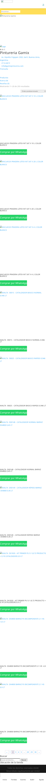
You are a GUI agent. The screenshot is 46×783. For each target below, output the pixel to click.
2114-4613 (5, 63)
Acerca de (4, 80)
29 (32, 752)
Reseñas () (4, 83)
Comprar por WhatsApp (13, 152)
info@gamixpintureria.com (12, 66)
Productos (4, 77)
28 (28, 752)
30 (35, 752)
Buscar (23, 760)
